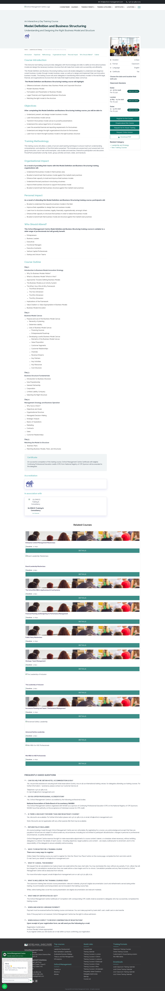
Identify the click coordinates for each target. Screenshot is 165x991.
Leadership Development (62, 949)
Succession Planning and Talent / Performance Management (45, 708)
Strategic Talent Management (35, 661)
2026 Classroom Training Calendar (124, 967)
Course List (87, 979)
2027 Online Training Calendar (122, 974)
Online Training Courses (120, 951)
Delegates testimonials (91, 974)
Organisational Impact (59, 54)
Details (82, 551)
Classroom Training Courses (122, 949)
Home (26, 49)
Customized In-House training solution (125, 954)
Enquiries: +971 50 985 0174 (32, 972)
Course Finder (65, 7)
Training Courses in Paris (91, 966)
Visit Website (35, 513)
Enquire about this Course (125, 123)
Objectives (37, 54)
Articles (56, 974)
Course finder (88, 949)
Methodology (46, 54)
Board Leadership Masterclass (35, 566)
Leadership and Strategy (36, 49)
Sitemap (86, 976)
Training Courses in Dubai (91, 964)
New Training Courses (119, 147)
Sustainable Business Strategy (63, 954)
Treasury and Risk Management (63, 956)
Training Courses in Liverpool (93, 959)
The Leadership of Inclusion (34, 684)
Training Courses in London (92, 954)
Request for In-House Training (124, 128)
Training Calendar (89, 951)
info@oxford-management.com (112, 2)
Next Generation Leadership (62, 951)
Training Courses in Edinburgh (93, 961)
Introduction (28, 54)
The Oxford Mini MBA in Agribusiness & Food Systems (42, 590)
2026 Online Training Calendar (122, 969)
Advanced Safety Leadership (34, 732)
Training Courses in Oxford (92, 956)
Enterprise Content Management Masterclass (40, 542)
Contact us (57, 969)
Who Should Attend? (86, 54)
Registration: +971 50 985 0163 (33, 974)
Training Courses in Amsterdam (93, 969)
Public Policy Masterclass (33, 637)
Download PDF (125, 137)
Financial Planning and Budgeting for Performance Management (46, 613)
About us (57, 972)
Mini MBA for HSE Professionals (35, 755)
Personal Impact (73, 54)
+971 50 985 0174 (134, 2)
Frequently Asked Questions (92, 971)
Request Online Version (124, 132)
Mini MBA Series (118, 956)
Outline (97, 54)
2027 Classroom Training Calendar (124, 972)
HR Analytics (58, 959)
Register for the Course (124, 118)
